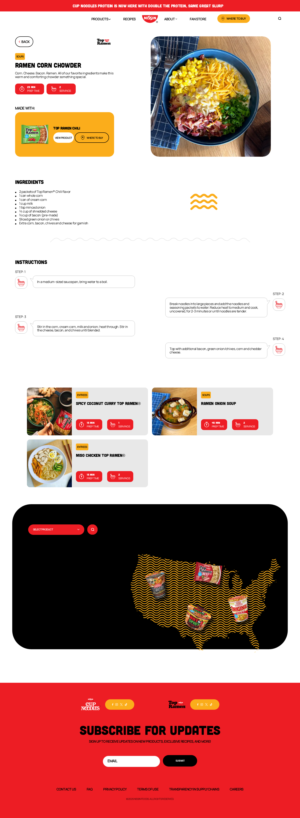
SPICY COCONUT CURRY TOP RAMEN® (108, 403)
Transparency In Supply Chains (194, 789)
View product (63, 137)
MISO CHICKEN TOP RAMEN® (100, 455)
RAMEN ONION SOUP (218, 403)
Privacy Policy (115, 789)
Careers (236, 789)
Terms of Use (147, 789)
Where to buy (95, 137)
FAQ (90, 789)
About (169, 19)
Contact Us (66, 789)
